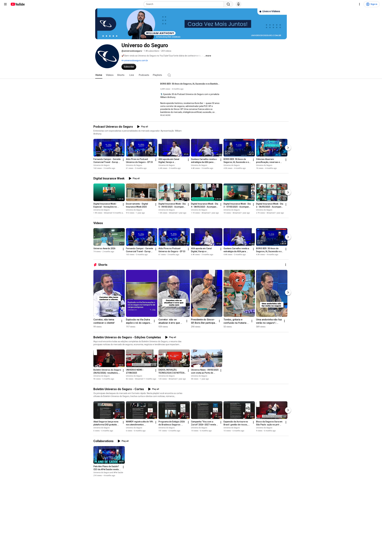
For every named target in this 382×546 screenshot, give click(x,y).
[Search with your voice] (238, 4)
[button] (165, 115)
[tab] (98, 75)
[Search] (228, 4)
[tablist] (191, 75)
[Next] (288, 148)
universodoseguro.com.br (136, 60)
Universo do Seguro (101, 165)
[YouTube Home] (17, 4)
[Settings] (359, 4)
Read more (165, 115)
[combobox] (184, 4)
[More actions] (123, 160)
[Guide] (5, 4)
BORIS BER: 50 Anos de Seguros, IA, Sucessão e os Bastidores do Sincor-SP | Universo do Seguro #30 (190, 84)
